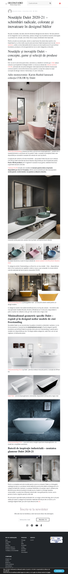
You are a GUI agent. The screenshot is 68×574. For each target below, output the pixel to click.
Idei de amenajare (11, 537)
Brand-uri (7, 562)
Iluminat (23, 550)
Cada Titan (11, 396)
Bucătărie (8, 542)
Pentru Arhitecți (9, 564)
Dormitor (7, 545)
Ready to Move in (10, 547)
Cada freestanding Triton (15, 442)
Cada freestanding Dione (15, 370)
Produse (24, 537)
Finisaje (23, 540)
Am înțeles (59, 571)
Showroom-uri (9, 567)
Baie (6, 540)
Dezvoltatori (8, 566)
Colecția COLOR (12, 168)
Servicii (32, 537)
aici (39, 501)
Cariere (7, 561)
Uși (22, 542)
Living (6, 543)
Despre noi (8, 559)
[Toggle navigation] (6, 4)
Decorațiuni (24, 552)
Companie (8, 556)
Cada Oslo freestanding (14, 151)
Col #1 (32, 540)
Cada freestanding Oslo (14, 302)
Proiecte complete (10, 549)
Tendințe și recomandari (11, 550)
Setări (48, 572)
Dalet (53, 63)
